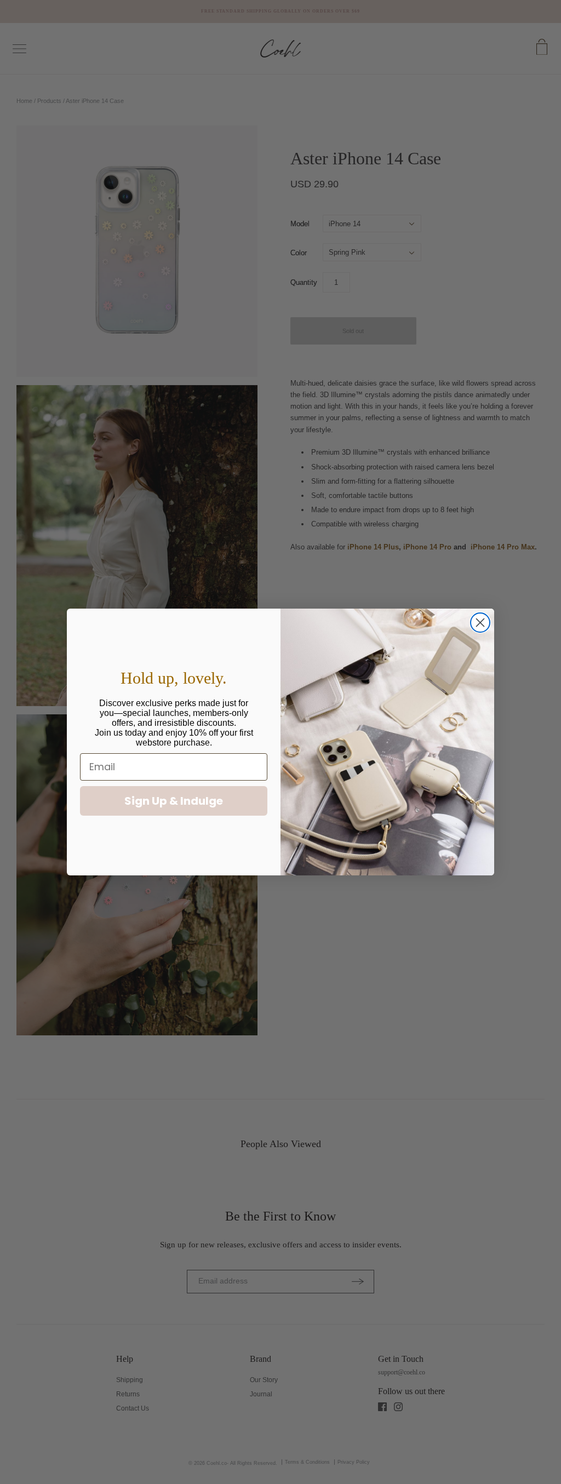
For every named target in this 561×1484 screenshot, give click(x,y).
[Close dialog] (480, 622)
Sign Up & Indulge (173, 801)
